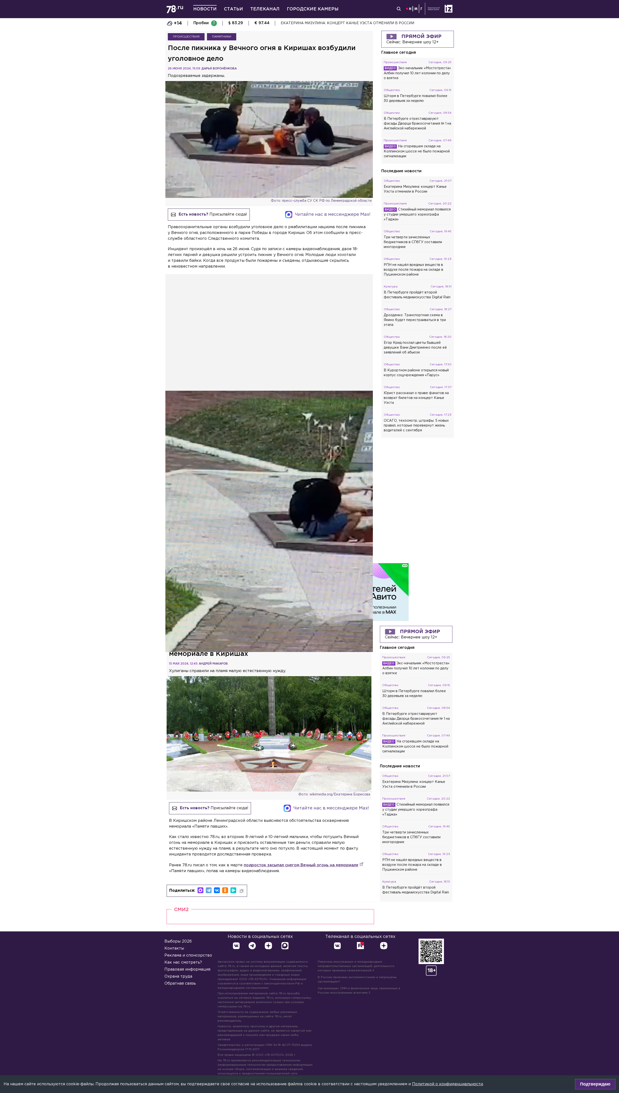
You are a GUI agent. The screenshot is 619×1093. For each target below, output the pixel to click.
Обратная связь (180, 983)
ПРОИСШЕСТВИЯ (186, 36)
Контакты (174, 948)
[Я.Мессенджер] (233, 890)
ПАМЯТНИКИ (221, 36)
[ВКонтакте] (217, 890)
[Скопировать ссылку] (241, 891)
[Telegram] (209, 890)
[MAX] (200, 890)
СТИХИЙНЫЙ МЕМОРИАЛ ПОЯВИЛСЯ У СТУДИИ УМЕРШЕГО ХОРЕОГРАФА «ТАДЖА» (358, 23)
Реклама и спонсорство (188, 955)
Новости (205, 9)
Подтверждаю (595, 1084)
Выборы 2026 (178, 941)
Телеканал (265, 9)
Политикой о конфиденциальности (447, 1084)
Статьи (233, 9)
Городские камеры (313, 9)
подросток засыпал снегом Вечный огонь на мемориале (301, 865)
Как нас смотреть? (183, 962)
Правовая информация (187, 969)
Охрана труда (178, 976)
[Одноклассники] (225, 890)
